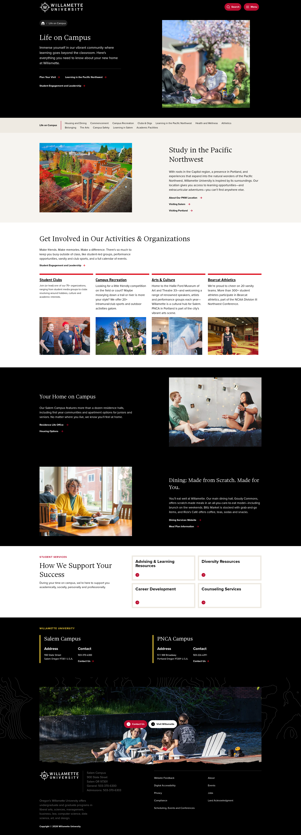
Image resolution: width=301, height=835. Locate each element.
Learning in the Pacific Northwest (174, 123)
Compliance (160, 800)
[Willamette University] (61, 7)
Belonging (70, 127)
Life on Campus (48, 125)
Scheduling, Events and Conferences (174, 808)
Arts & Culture (163, 279)
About (211, 778)
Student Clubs (51, 279)
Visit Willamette (165, 724)
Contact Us (138, 724)
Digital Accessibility (165, 785)
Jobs (210, 793)
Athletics (226, 123)
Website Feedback (164, 778)
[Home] (43, 23)
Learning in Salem (123, 127)
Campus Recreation (123, 123)
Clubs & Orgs (145, 123)
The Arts (84, 127)
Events (211, 785)
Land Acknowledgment (220, 800)
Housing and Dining (76, 123)
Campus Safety (101, 127)
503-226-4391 (200, 654)
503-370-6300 (85, 654)
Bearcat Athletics (222, 279)
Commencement (99, 123)
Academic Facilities (147, 127)
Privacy (158, 793)
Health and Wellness (206, 123)
